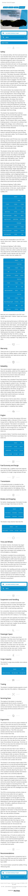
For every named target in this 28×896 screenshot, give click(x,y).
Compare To (16, 7)
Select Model (11, 7)
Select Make (5, 7)
